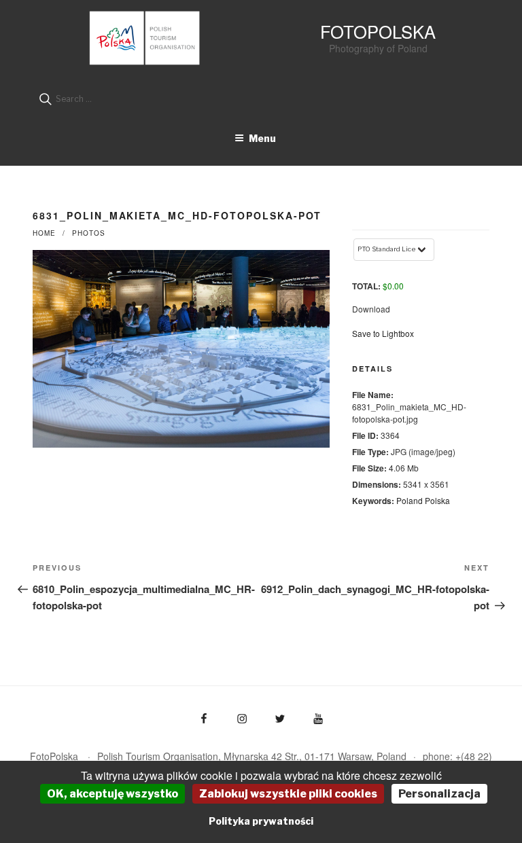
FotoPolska (378, 31)
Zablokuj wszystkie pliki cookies (288, 793)
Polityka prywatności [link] (261, 821)
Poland (409, 500)
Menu (262, 138)
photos (88, 233)
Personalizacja (439, 793)
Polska (437, 500)
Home (44, 233)
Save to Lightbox (383, 333)
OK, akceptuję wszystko (112, 793)
